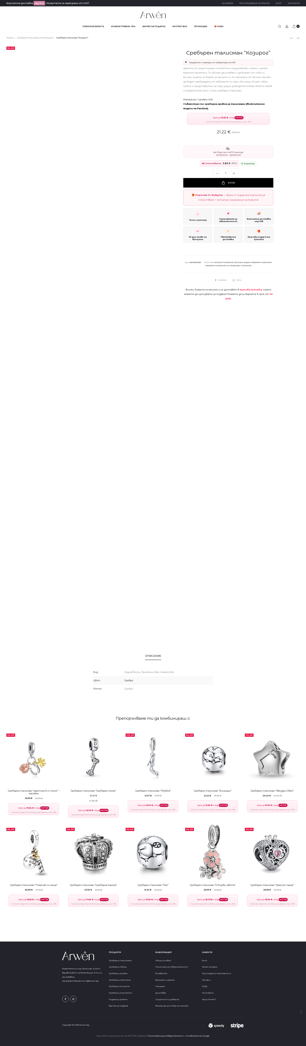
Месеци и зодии (242, 262)
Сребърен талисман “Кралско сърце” (272, 885)
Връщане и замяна (165, 980)
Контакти (294, 3)
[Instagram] (73, 999)
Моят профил (209, 967)
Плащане (160, 986)
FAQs (204, 986)
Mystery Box (179, 26)
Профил (206, 980)
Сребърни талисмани (261, 262)
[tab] (153, 656)
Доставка (160, 993)
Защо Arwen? (209, 999)
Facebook (222, 280)
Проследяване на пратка (254, 3)
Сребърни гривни (118, 973)
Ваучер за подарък (153, 26)
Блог (279, 3)
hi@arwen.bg (91, 981)
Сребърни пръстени (120, 980)
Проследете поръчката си (216, 973)
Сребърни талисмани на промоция (35, 38)
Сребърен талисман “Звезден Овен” (272, 790)
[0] (294, 26)
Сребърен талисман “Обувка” (153, 790)
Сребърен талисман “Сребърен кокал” (93, 790)
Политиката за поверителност (165, 1036)
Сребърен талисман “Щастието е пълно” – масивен (34, 792)
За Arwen (227, 3)
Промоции (200, 26)
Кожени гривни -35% (123, 26)
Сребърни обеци (118, 967)
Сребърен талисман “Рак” (153, 885)
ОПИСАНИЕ (153, 655)
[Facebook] (65, 999)
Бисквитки (161, 973)
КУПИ (231, 182)
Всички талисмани (224, 262)
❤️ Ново (219, 26)
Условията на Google (197, 1036)
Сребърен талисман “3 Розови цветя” (213, 885)
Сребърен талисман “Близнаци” (213, 790)
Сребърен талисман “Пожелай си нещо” (34, 885)
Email (239, 280)
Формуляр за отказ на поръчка (171, 1006)
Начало (10, 38)
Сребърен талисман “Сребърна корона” (93, 885)
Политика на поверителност (171, 967)
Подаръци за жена (118, 999)
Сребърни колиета (119, 986)
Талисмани (245, 266)
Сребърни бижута (93, 26)
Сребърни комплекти (120, 993)
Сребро (128, 680)
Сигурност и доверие (167, 999)
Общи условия (163, 960)
